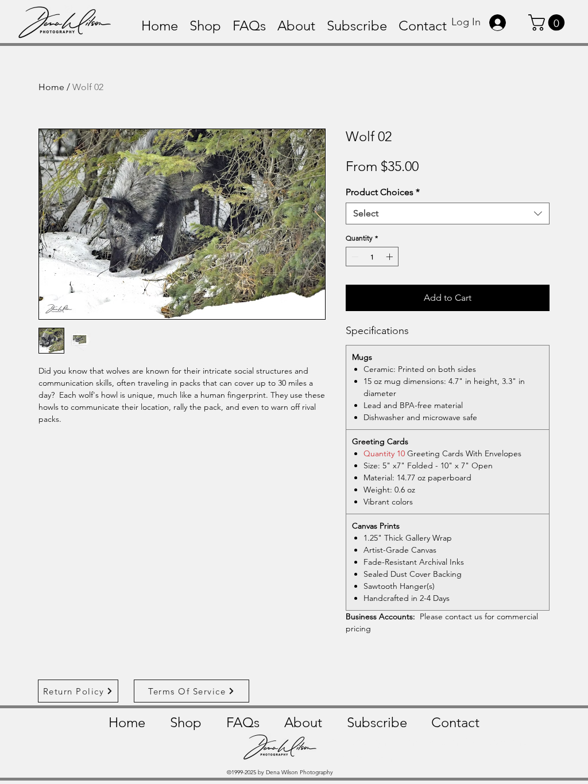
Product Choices (383, 192)
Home (51, 86)
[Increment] (390, 256)
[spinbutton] (372, 256)
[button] (548, 22)
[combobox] (448, 213)
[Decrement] (353, 256)
